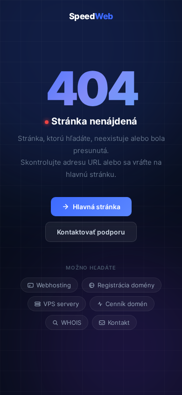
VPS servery (61, 303)
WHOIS (71, 322)
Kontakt (119, 322)
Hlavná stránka (96, 207)
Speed (91, 16)
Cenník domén (126, 303)
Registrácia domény (126, 285)
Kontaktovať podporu (91, 232)
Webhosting (53, 285)
